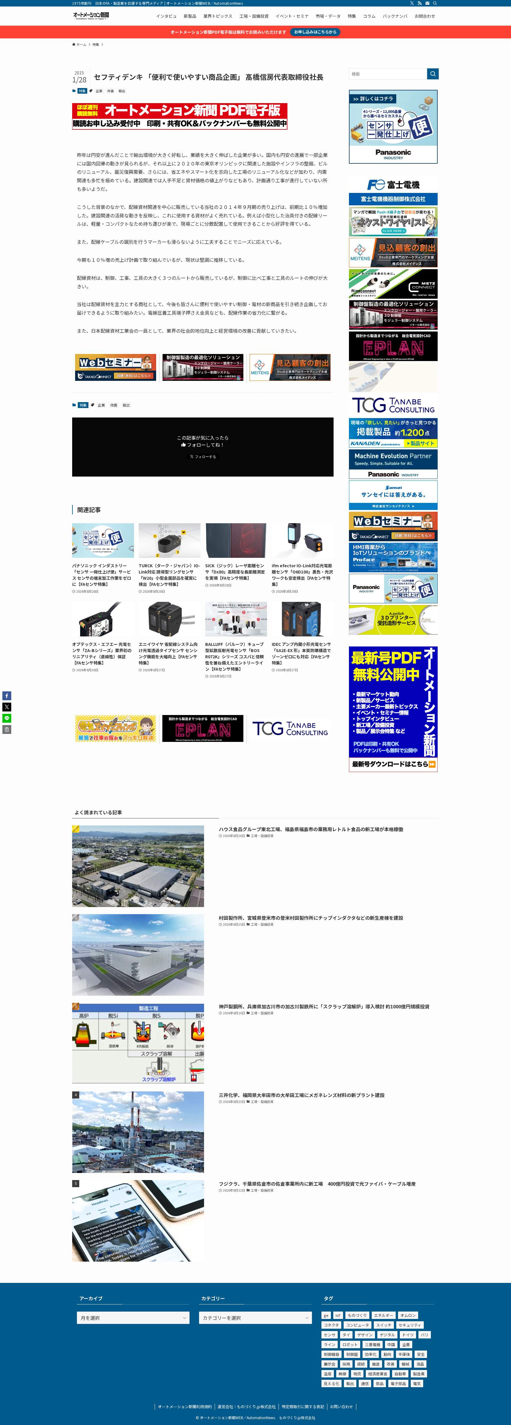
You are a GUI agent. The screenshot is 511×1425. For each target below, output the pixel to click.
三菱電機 (372, 1344)
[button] (6, 695)
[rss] (419, 3)
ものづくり (357, 1315)
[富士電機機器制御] (393, 204)
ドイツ (408, 1335)
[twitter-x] (412, 3)
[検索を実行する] (433, 73)
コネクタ (331, 1325)
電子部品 (398, 1383)
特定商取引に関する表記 (303, 1406)
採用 (346, 1364)
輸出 (122, 90)
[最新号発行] (393, 770)
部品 (380, 1383)
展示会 (329, 1364)
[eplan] (202, 739)
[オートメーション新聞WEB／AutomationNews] (91, 16)
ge (326, 1315)
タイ (346, 1335)
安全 (421, 1354)
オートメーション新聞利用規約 (185, 1406)
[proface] (393, 570)
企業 (99, 90)
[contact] (427, 3)
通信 (365, 1383)
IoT (338, 1315)
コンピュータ (357, 1325)
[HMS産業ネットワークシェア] (393, 390)
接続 (361, 1364)
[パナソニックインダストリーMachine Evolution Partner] (393, 477)
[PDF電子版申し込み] (179, 127)
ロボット (350, 1344)
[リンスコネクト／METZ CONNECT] (393, 297)
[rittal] (202, 378)
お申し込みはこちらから (315, 32)
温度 (327, 1374)
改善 (110, 90)
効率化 (370, 1354)
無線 (342, 1374)
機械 (405, 1364)
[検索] (435, 3)
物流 (357, 1374)
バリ (424, 1335)
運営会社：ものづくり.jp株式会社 (247, 1406)
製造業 (419, 1374)
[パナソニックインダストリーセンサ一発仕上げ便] (393, 162)
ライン (329, 1344)
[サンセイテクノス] (393, 508)
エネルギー (383, 1315)
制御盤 (352, 1354)
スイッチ (384, 1325)
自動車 (400, 1374)
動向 (387, 1354)
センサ (329, 1335)
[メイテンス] (290, 378)
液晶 (420, 1364)
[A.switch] (393, 633)
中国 (391, 1344)
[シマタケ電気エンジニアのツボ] (115, 739)
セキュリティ (410, 1325)
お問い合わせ (341, 1406)
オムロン (408, 1315)
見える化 (331, 1383)
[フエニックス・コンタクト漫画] (393, 235)
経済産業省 (377, 1374)
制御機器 (331, 1354)
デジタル (387, 1335)
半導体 (404, 1354)
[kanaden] (393, 446)
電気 (417, 1383)
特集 (82, 90)
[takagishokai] (115, 378)
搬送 (376, 1364)
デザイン (365, 1335)
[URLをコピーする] (6, 729)
